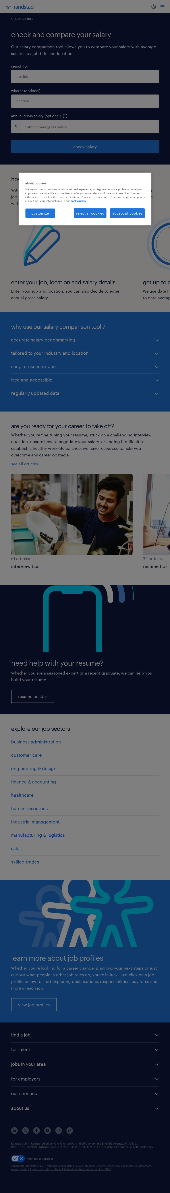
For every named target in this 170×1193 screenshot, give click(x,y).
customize (40, 213)
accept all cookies (127, 213)
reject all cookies (90, 213)
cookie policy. (79, 200)
